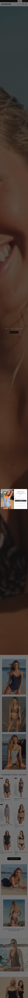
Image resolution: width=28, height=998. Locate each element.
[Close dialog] (26, 489)
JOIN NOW (20, 500)
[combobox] (16, 498)
